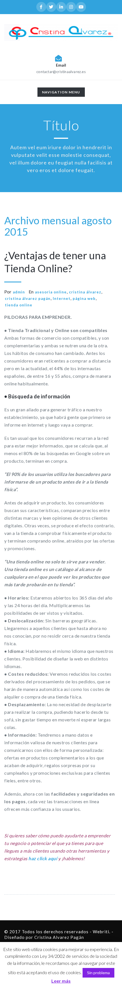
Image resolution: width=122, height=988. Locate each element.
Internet (61, 298)
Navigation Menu (61, 93)
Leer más (61, 980)
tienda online (18, 305)
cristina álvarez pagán (28, 298)
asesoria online (51, 292)
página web (84, 298)
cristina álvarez (85, 292)
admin (19, 292)
